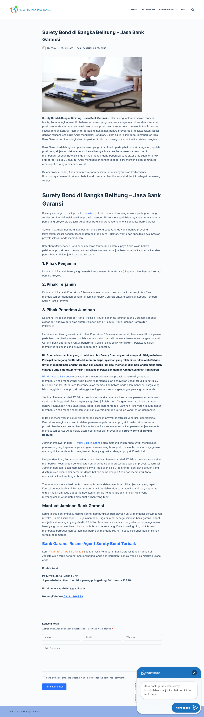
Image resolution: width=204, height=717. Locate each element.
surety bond (99, 48)
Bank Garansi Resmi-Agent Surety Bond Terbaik (89, 543)
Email (89, 637)
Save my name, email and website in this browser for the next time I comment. (85, 677)
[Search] (192, 9)
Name (49, 637)
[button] (194, 672)
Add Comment (53, 648)
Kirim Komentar (54, 686)
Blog (183, 9)
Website (130, 637)
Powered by (135, 692)
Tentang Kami (148, 9)
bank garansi (84, 48)
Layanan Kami (166, 9)
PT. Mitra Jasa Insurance (57, 376)
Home (134, 9)
